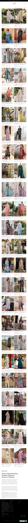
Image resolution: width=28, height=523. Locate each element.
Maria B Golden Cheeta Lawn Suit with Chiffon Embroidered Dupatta (7, 160)
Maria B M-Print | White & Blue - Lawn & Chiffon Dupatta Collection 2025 (7, 44)
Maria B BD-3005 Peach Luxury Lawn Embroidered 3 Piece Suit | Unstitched (6, 407)
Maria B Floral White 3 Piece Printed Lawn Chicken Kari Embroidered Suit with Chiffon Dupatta (19, 465)
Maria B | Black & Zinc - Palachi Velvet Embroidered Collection (18, 44)
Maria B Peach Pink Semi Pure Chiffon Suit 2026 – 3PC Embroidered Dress (8, 293)
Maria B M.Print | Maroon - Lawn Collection (19, 160)
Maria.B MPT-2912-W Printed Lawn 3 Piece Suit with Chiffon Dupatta (7, 273)
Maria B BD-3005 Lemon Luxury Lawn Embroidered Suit (18, 123)
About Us (11, 502)
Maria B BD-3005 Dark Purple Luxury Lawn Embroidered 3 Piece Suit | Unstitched (7, 236)
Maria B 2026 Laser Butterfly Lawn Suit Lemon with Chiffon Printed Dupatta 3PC (19, 24)
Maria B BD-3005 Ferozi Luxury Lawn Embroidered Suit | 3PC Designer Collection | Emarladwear (7, 198)
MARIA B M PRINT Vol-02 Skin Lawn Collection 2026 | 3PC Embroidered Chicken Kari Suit (7, 370)
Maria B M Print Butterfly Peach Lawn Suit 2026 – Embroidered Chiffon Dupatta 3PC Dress (7, 217)
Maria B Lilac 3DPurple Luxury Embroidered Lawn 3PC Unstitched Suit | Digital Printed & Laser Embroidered (8, 312)
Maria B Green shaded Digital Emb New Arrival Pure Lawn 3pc (7, 84)
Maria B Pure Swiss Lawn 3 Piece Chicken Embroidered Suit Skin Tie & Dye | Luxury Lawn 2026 (7, 465)
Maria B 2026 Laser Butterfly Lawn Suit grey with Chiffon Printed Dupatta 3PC (7, 24)
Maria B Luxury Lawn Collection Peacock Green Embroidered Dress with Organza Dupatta (20, 370)
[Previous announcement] (1, 0)
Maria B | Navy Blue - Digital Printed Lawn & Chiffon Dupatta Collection (19, 331)
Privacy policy (11, 511)
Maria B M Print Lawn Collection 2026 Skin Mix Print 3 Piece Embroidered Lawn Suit (19, 255)
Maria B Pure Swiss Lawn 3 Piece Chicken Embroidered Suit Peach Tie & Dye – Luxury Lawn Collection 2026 (20, 84)
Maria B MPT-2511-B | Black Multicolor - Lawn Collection (7, 351)
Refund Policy (11, 508)
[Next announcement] (26, 0)
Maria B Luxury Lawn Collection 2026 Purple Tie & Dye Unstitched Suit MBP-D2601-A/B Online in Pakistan (20, 312)
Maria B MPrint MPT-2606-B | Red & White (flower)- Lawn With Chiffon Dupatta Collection (7, 103)
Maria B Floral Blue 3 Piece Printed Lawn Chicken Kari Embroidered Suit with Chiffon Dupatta (20, 407)
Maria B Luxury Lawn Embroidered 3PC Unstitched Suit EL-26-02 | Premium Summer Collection (19, 445)
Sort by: (16, 7)
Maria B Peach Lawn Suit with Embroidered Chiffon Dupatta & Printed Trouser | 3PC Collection (8, 389)
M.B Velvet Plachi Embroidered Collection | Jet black (19, 426)
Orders (19, 502)
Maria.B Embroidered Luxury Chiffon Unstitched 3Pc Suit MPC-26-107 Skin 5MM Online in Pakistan (8, 255)
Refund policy (14, 520)
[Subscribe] (13, 516)
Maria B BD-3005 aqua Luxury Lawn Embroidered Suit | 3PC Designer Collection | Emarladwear (20, 351)
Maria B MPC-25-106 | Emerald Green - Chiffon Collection (19, 179)
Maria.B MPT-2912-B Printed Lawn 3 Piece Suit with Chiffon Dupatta (7, 331)
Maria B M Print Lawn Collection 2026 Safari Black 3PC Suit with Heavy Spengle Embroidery (8, 123)
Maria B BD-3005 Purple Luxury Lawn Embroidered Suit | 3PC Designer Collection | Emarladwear (19, 198)
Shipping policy (24, 520)
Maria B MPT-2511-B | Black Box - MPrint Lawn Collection (19, 293)
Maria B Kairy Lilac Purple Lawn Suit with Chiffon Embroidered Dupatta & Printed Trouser (8, 141)
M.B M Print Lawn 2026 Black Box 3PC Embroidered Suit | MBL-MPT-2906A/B (18, 389)
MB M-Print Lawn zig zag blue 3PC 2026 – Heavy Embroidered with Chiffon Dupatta (20, 141)
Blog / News (11, 505)
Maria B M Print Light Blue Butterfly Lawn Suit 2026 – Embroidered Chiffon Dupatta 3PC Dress (20, 236)
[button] (1, 3)
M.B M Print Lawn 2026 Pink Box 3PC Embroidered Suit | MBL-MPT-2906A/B (8, 445)
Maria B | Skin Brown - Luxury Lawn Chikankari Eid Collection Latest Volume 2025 (19, 273)
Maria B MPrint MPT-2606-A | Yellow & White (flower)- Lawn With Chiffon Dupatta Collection (19, 64)
